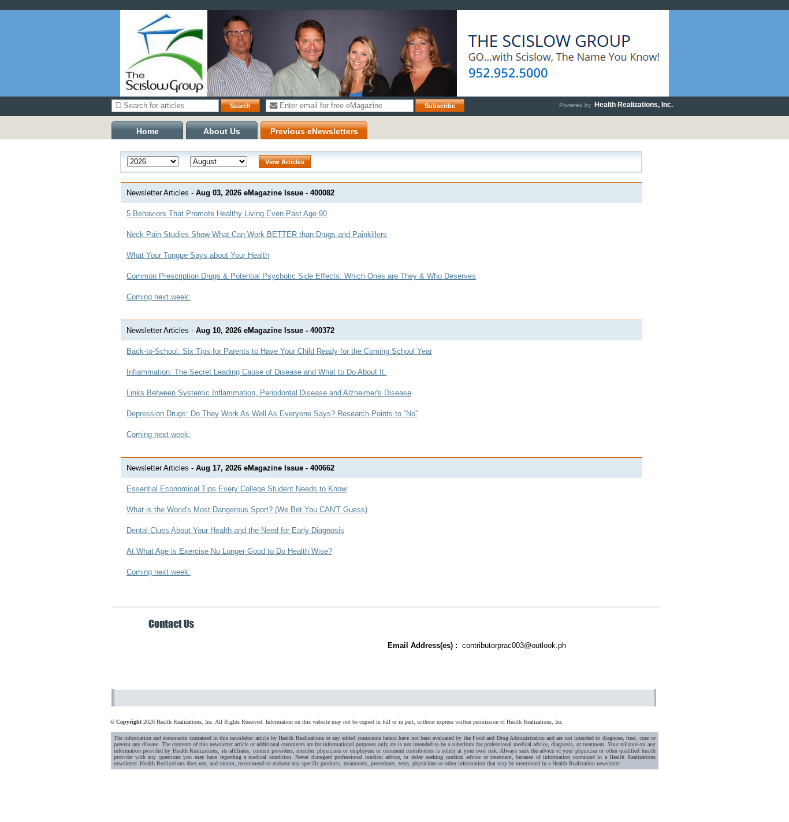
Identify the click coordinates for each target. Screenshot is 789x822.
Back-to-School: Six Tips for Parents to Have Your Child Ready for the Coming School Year (279, 351)
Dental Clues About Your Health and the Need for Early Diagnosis (235, 530)
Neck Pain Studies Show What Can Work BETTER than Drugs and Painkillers (256, 234)
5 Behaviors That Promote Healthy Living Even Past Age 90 (226, 213)
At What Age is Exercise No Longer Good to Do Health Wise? (229, 551)
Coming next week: (158, 296)
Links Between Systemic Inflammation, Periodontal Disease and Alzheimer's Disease (268, 392)
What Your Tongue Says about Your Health (197, 255)
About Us (221, 131)
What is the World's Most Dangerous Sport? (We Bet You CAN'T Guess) (246, 509)
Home (147, 131)
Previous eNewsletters (314, 131)
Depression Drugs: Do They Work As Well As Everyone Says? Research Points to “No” (272, 413)
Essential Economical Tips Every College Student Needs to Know (236, 488)
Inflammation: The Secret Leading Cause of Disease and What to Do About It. (256, 372)
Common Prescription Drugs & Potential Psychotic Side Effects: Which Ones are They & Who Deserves (301, 276)
